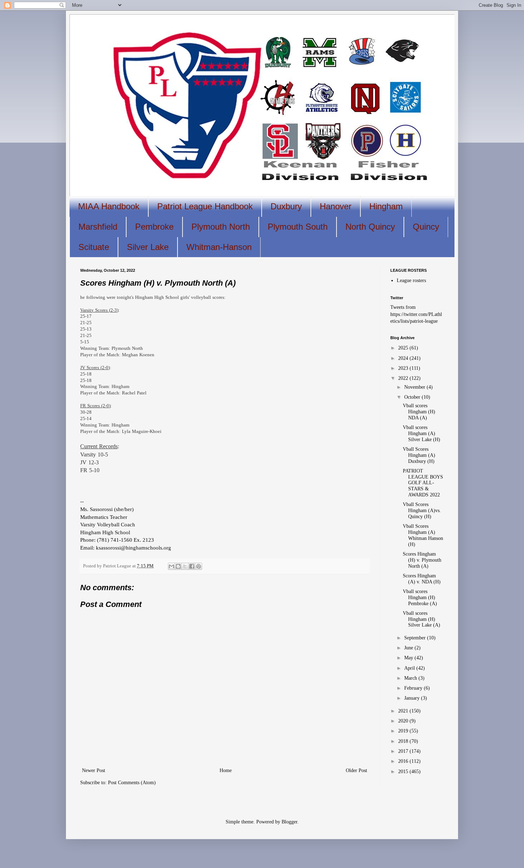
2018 (404, 741)
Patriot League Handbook (205, 206)
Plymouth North (220, 226)
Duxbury (286, 206)
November (415, 387)
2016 (404, 761)
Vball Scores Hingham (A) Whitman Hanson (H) (423, 535)
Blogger (289, 821)
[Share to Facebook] (191, 566)
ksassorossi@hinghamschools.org (133, 548)
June (409, 647)
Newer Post (93, 770)
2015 (404, 771)
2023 (404, 368)
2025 (404, 348)
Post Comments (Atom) (132, 782)
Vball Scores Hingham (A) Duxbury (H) (419, 455)
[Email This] (171, 566)
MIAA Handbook (108, 206)
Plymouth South (298, 226)
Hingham (386, 206)
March (411, 678)
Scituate (93, 247)
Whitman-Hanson (219, 247)
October (413, 397)
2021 (404, 711)
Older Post (356, 770)
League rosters (411, 280)
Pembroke (154, 226)
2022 (404, 378)
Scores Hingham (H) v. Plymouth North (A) (422, 560)
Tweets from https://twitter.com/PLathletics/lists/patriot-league (416, 314)
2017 (404, 751)
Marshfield (97, 226)
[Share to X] (185, 566)
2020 (404, 721)
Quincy (426, 226)
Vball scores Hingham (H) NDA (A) (419, 411)
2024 (404, 358)
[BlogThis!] (178, 566)
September (415, 637)
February (414, 688)
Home (226, 770)
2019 (404, 731)
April (410, 668)
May (409, 657)
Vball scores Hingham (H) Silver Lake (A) (421, 619)
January (412, 698)
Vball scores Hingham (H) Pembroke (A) (420, 597)
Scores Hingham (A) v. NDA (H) (422, 578)
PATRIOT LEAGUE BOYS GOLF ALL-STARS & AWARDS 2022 (423, 482)
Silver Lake (148, 247)
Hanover (335, 206)
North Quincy (370, 226)
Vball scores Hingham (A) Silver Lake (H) (421, 433)
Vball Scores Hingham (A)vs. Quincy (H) (422, 510)
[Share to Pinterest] (198, 566)
